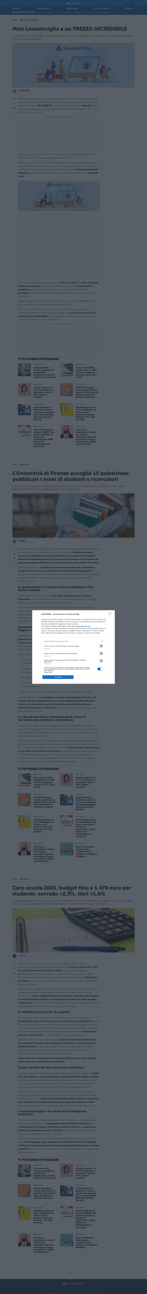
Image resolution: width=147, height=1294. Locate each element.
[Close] (111, 614)
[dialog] (73, 647)
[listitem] (73, 641)
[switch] (100, 646)
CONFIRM (58, 677)
